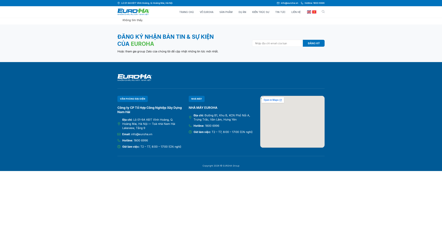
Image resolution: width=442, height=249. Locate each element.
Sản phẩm (226, 12)
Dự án (242, 12)
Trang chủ (186, 12)
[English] (309, 12)
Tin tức (280, 12)
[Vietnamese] (314, 12)
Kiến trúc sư (260, 12)
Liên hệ (296, 12)
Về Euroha (206, 12)
